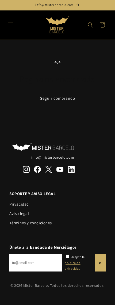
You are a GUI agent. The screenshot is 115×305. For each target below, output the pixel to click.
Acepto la (75, 262)
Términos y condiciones (30, 222)
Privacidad (19, 204)
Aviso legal (19, 213)
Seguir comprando (57, 98)
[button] (11, 25)
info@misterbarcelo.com (52, 157)
